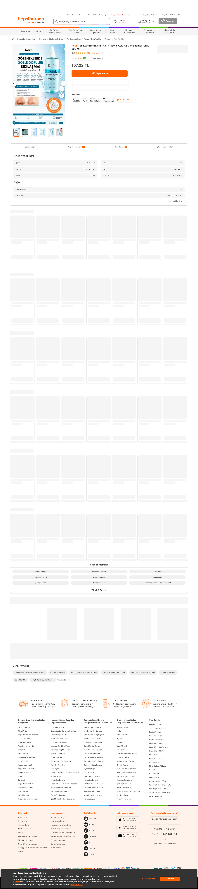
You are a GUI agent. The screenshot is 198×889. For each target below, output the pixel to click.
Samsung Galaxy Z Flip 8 (158, 789)
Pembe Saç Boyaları (91, 780)
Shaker (119, 731)
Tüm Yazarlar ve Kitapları (158, 728)
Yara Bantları (121, 750)
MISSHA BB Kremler (124, 788)
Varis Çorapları (23, 761)
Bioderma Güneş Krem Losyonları (128, 791)
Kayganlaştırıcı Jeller (25, 765)
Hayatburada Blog (57, 817)
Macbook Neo (154, 755)
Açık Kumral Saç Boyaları (93, 731)
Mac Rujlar (55, 769)
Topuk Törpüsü (122, 746)
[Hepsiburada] (31, 19)
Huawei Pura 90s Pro (156, 751)
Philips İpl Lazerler (57, 727)
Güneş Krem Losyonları (26, 757)
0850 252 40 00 (164, 834)
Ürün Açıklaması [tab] (31, 147)
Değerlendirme (93, 53)
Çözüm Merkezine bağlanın (164, 819)
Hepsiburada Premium (151, 15)
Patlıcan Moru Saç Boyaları (93, 757)
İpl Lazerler (22, 750)
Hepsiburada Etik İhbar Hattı (164, 843)
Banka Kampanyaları (58, 844)
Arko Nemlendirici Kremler (126, 776)
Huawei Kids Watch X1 (157, 743)
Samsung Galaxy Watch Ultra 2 (160, 792)
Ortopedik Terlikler (123, 727)
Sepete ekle (102, 73)
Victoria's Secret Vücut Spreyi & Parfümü (65, 772)
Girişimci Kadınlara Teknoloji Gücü (63, 833)
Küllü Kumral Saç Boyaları (93, 727)
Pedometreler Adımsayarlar (28, 799)
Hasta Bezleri (23, 791)
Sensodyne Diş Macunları (60, 791)
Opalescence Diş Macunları (61, 761)
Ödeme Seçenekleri (58, 840)
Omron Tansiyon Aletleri (59, 742)
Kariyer (20, 833)
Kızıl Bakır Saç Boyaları (92, 776)
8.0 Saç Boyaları (89, 772)
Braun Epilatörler (57, 757)
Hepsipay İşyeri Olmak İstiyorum (62, 825)
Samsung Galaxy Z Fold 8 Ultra (160, 785)
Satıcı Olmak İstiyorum (59, 821)
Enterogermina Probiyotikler (126, 772)
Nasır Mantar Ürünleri (25, 788)
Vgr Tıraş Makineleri (124, 784)
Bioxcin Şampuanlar (58, 754)
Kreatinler (120, 742)
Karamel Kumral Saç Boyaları (94, 788)
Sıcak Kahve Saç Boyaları (93, 795)
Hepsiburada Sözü (155, 724)
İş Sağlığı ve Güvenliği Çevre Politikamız (32, 848)
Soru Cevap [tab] (121, 147)
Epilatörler (21, 776)
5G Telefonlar (154, 774)
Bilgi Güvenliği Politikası (26, 840)
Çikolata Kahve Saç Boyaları (94, 735)
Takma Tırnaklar (122, 735)
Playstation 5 (154, 762)
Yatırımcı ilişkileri (24, 825)
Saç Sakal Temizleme (26, 784)
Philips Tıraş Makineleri (59, 735)
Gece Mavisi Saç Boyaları (93, 765)
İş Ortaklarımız (23, 821)
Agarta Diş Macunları (58, 776)
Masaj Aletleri (23, 731)
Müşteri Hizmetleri (133, 15)
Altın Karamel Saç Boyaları (93, 784)
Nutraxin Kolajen (122, 765)
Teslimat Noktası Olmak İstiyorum (63, 836)
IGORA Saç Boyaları (58, 780)
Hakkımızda (22, 817)
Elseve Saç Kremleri (58, 795)
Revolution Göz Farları (59, 738)
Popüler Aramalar (155, 732)
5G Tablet (152, 770)
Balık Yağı (21, 780)
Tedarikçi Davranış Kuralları (61, 829)
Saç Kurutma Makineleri (26, 769)
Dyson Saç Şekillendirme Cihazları (63, 731)
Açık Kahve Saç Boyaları (92, 738)
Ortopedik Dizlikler (24, 772)
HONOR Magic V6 (155, 796)
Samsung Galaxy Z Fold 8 (158, 781)
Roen (75, 45)
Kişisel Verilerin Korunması (27, 836)
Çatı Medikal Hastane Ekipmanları (63, 799)
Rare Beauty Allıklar (58, 765)
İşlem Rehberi (55, 848)
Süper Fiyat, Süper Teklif (88, 15)
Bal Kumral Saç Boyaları (92, 791)
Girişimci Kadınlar (117, 15)
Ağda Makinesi (23, 795)
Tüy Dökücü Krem (24, 742)
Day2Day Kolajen (123, 795)
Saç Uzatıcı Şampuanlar (92, 754)
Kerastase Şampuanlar (125, 780)
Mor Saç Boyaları (90, 799)
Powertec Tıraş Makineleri (60, 750)
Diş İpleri (120, 738)
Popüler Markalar (155, 736)
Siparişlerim (71, 15)
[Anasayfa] (12, 39)
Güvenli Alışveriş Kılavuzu (27, 844)
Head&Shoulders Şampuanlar (61, 788)
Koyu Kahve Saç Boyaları (93, 750)
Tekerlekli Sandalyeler (26, 746)
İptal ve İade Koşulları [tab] (165, 147)
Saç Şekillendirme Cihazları (28, 735)
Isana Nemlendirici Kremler (126, 769)
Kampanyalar (104, 15)
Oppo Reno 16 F (155, 777)
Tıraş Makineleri (24, 727)
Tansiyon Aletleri (24, 738)
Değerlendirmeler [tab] (76, 147)
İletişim (20, 851)
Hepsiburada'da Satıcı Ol (171, 15)
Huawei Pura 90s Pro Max (158, 747)
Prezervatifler (23, 754)
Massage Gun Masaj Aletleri (61, 746)
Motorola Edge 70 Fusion (158, 766)
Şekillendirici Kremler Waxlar (127, 754)
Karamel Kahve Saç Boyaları (94, 761)
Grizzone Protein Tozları (125, 761)
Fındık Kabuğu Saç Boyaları (93, 742)
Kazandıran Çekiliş (156, 758)
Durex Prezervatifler (124, 799)
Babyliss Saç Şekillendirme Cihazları (64, 784)
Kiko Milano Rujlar (123, 757)
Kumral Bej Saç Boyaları (92, 746)
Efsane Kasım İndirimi (156, 740)
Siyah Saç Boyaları (90, 769)
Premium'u (33, 22)
